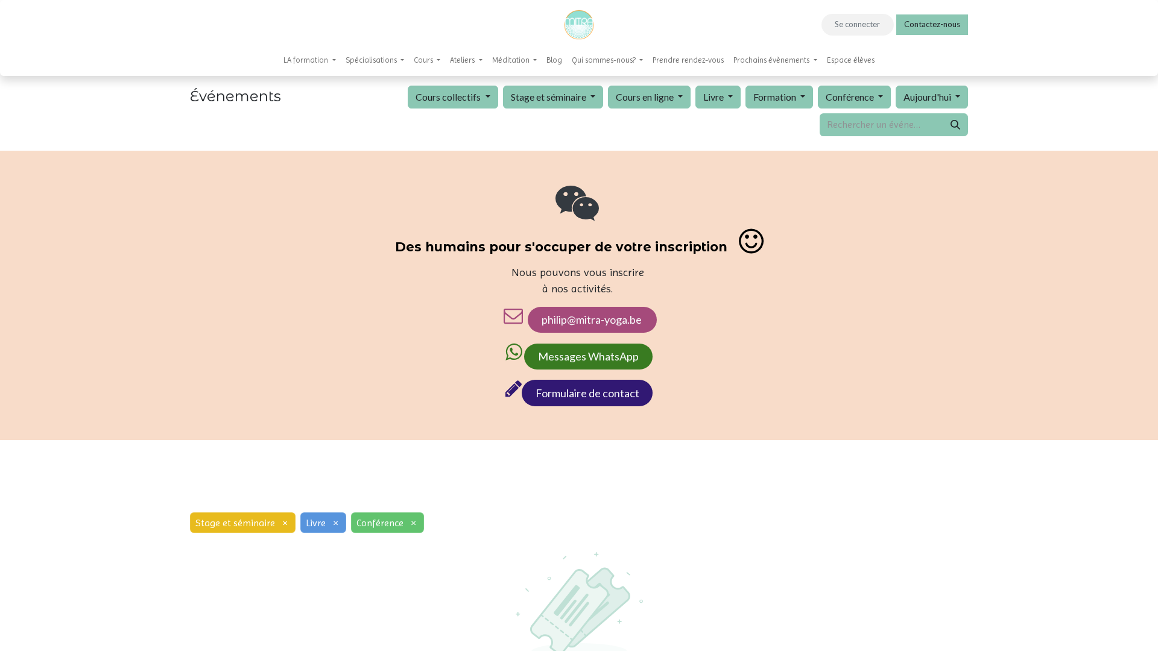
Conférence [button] (851, 96)
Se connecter (857, 24)
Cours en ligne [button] (646, 96)
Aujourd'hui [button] (928, 96)
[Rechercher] (955, 124)
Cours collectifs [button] (449, 96)
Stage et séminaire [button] (549, 96)
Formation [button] (775, 96)
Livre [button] (714, 96)
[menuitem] (309, 60)
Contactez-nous (932, 24)
